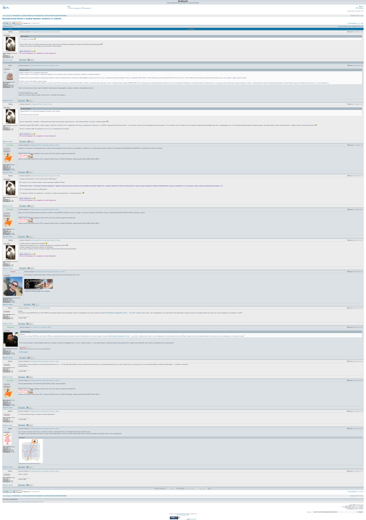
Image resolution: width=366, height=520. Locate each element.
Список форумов (7, 15)
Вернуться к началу (7, 59)
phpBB (180, 513)
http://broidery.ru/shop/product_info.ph (118, 336)
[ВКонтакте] (4, 8)
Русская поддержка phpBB (183, 514)
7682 (11, 352)
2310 (12, 169)
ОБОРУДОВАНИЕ (16, 15)
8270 (12, 302)
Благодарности (87, 8)
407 (11, 452)
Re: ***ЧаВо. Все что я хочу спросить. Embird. (39, 307)
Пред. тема (341, 26)
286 (11, 450)
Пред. (355, 23)
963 (11, 168)
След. (362, 23)
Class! (4, 5)
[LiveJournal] (8, 8)
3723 (11, 301)
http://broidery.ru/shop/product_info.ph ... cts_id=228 (120, 313)
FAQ (69, 6)
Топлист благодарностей (75, 8)
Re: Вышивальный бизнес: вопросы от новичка (41, 104)
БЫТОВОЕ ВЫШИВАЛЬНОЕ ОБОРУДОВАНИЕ (32, 15)
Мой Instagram (24, 352)
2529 (12, 354)
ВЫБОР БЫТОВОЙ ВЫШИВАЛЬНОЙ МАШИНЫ (55, 15)
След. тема (360, 26)
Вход (361, 6)
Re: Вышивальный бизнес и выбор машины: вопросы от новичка (45, 31)
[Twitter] (6, 8)
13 (11, 56)
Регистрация (360, 8)
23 (11, 86)
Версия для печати (7, 26)
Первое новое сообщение (351, 26)
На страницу (351, 23)
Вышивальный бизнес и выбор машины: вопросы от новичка (31, 19)
